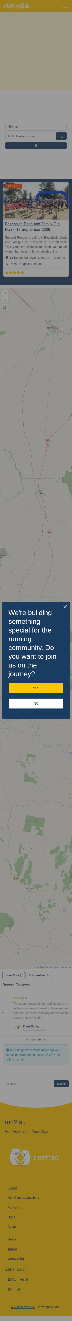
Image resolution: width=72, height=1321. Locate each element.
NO (36, 703)
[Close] (65, 606)
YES (36, 688)
